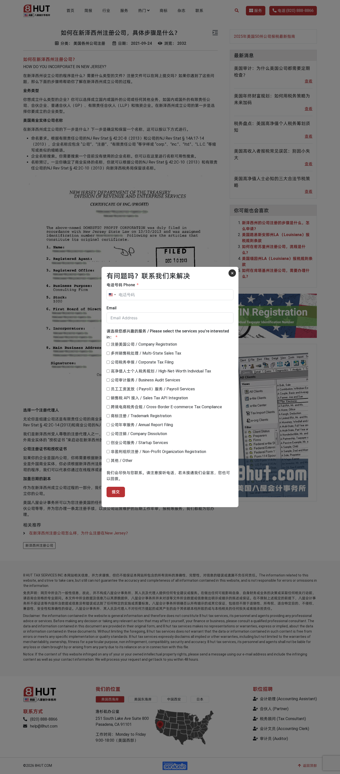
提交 (116, 491)
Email (111, 308)
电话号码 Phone (121, 285)
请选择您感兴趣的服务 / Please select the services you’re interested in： (168, 334)
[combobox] (112, 294)
